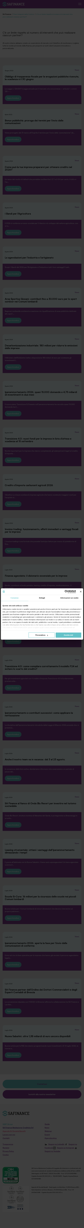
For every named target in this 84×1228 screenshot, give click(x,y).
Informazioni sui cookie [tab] (69, 598)
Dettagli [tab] (42, 598)
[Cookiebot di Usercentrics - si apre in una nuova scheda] (66, 591)
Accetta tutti (68, 635)
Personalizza (40, 635)
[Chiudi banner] (80, 591)
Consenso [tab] (14, 598)
